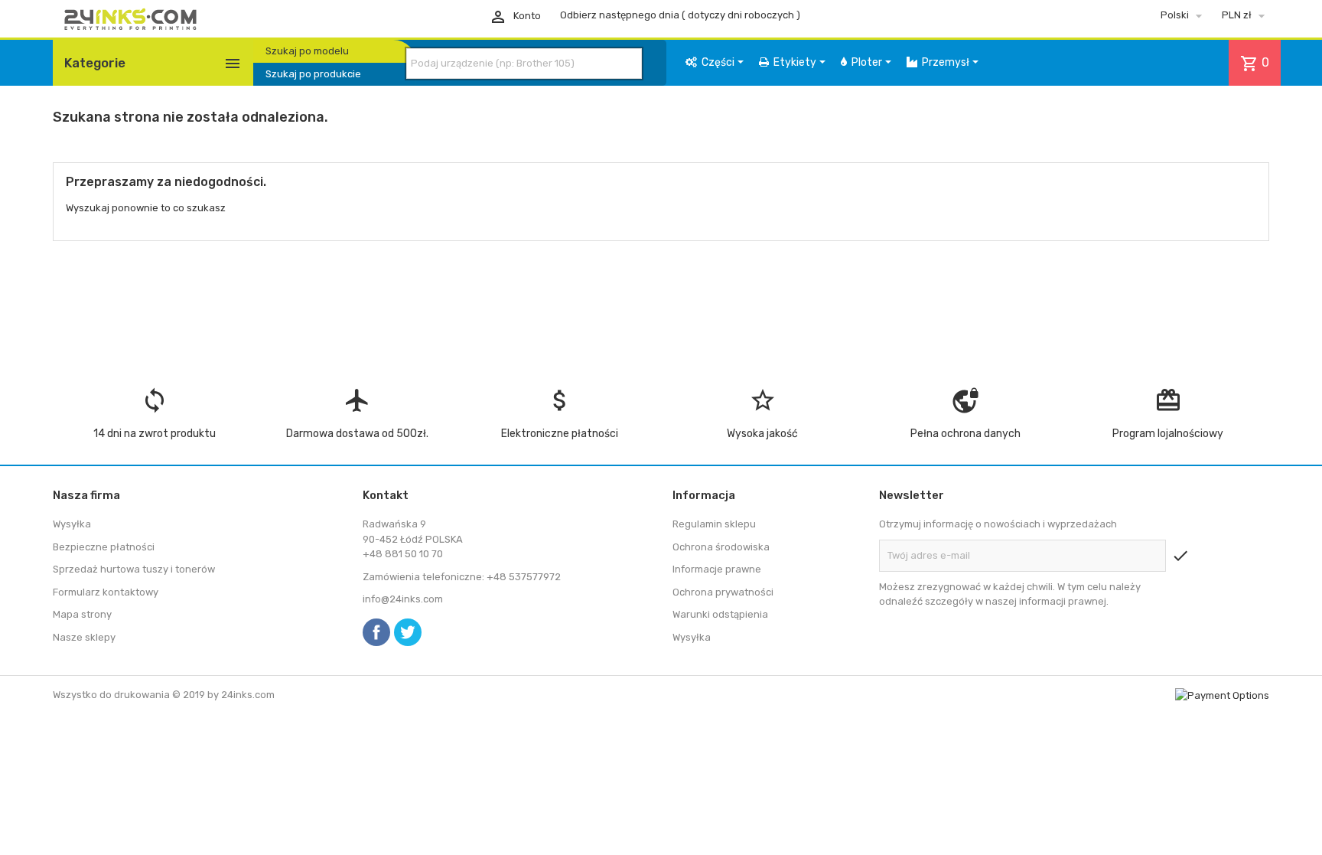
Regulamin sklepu (714, 524)
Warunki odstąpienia (720, 614)
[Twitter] (408, 632)
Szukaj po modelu (307, 51)
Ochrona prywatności (722, 592)
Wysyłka (72, 524)
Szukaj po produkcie (313, 74)
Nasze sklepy (84, 637)
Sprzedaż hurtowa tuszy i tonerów (134, 569)
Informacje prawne (716, 569)
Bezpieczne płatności (104, 547)
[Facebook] (376, 632)
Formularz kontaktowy (105, 592)
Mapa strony (82, 614)
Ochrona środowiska (721, 547)
